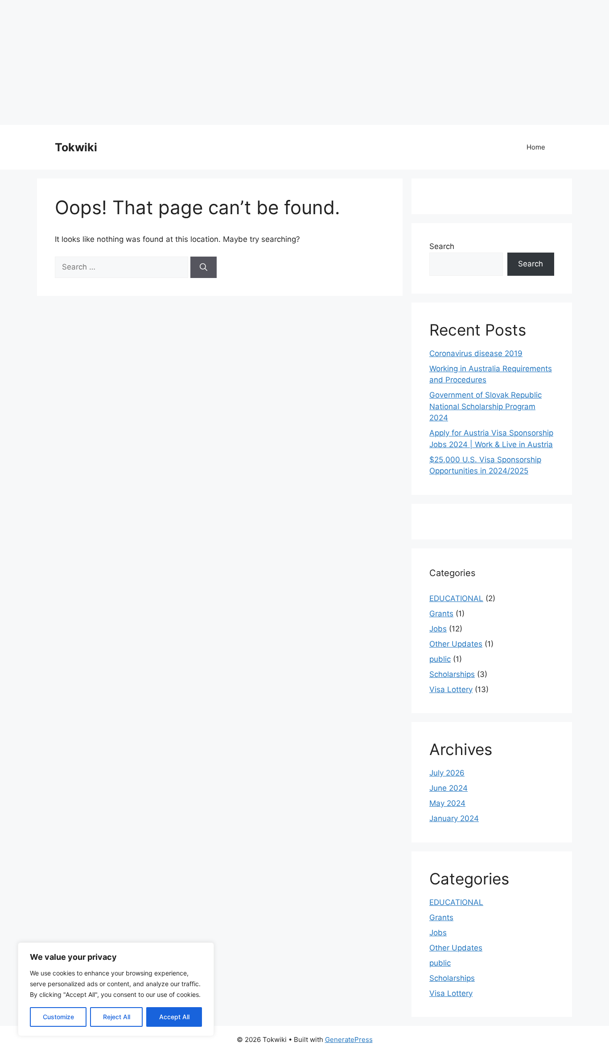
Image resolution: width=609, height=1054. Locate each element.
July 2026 (447, 772)
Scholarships (452, 674)
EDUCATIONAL (456, 598)
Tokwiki (76, 147)
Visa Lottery (451, 689)
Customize (58, 1017)
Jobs (438, 628)
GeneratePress (349, 1039)
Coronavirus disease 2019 (476, 353)
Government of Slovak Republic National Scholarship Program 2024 (485, 406)
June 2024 (448, 788)
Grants (441, 613)
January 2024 (454, 818)
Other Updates (455, 643)
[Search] (203, 267)
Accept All (174, 1017)
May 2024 (447, 803)
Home (536, 147)
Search (441, 246)
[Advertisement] (267, 62)
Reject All (116, 1017)
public (440, 659)
